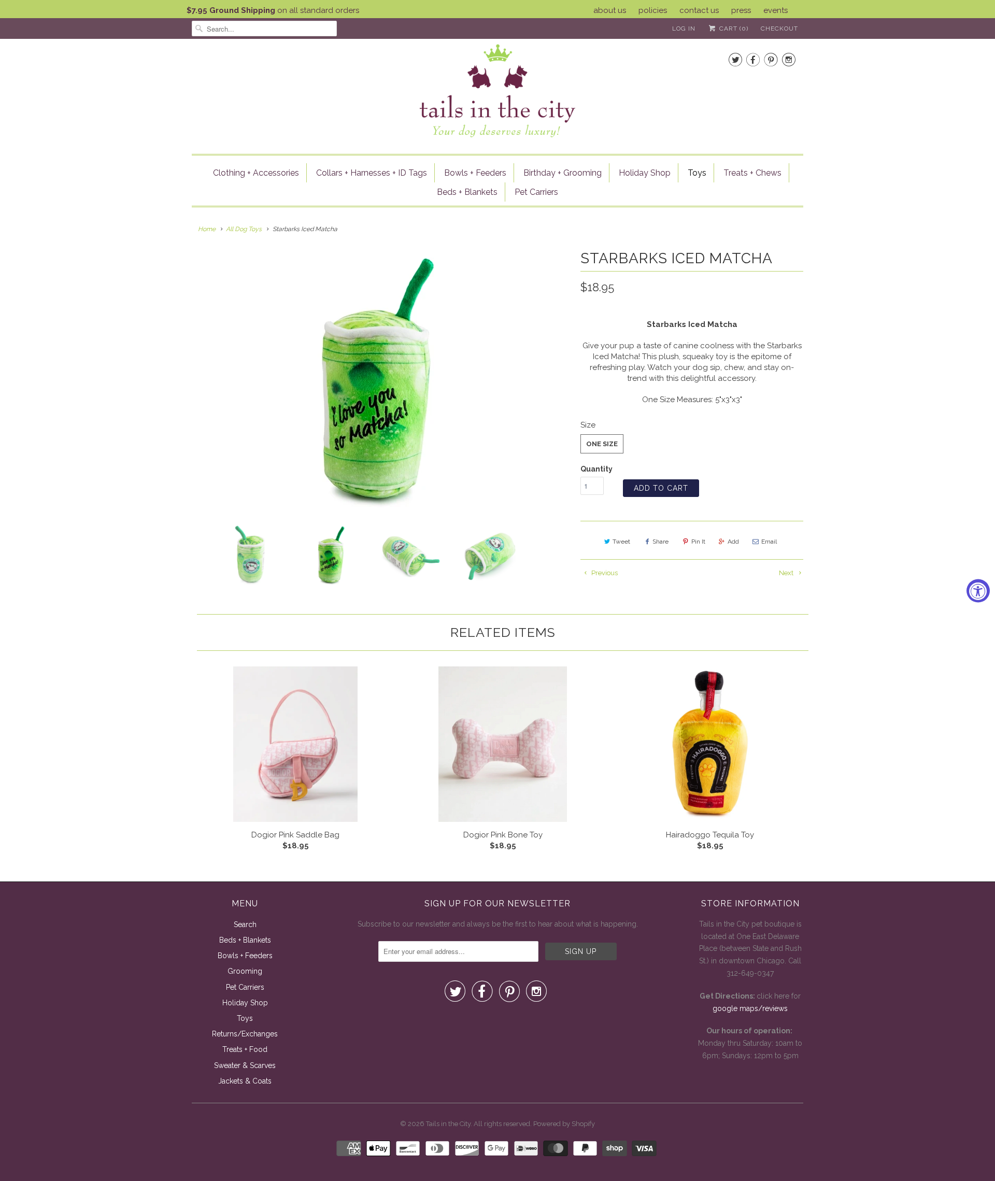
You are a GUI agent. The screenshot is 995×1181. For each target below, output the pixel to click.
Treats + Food (244, 1049)
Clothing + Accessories (256, 173)
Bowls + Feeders (475, 173)
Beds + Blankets (467, 192)
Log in (683, 28)
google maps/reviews (750, 1008)
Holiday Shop (645, 173)
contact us (699, 10)
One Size (602, 444)
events (775, 10)
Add (733, 541)
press (741, 10)
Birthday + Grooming (562, 173)
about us (609, 10)
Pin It (698, 541)
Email (769, 541)
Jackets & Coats (245, 1081)
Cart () (732, 28)
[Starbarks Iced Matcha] (381, 379)
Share (660, 541)
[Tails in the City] (497, 90)
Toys (697, 173)
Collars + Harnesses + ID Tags (371, 173)
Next (787, 573)
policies (652, 10)
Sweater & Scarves (245, 1065)
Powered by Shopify (564, 1124)
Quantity (596, 469)
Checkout (779, 28)
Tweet (621, 541)
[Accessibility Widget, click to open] (978, 590)
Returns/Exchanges (245, 1034)
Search (245, 924)
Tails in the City (448, 1124)
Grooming (245, 971)
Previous (604, 573)
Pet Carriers (536, 192)
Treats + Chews (752, 173)
